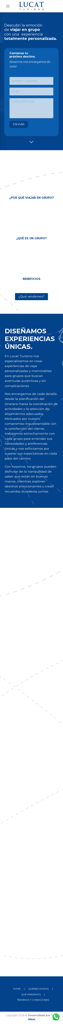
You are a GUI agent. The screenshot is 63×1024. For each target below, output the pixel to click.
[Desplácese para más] (31, 142)
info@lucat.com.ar (28, 691)
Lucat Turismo (24, 701)
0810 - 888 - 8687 (26, 661)
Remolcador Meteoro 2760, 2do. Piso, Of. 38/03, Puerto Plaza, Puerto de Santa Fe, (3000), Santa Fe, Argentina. (27, 741)
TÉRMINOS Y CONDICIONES (33, 999)
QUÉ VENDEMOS (31, 994)
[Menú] (8, 6)
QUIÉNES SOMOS (38, 988)
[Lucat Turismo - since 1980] (31, 6)
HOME (16, 988)
